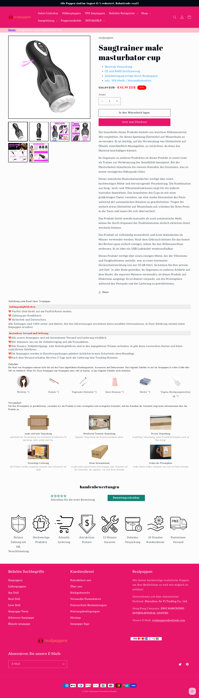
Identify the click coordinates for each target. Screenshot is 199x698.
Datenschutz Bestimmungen (88, 605)
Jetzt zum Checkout (134, 122)
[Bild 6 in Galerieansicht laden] (38, 152)
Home (12, 30)
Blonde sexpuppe (19, 624)
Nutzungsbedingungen (85, 611)
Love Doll (14, 605)
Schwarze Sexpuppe (21, 617)
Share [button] (105, 292)
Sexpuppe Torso (18, 611)
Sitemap (75, 617)
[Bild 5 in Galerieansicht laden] (18, 152)
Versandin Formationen (85, 599)
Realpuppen (94, 691)
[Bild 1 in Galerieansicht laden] (18, 131)
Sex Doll (13, 592)
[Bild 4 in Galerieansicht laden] (80, 131)
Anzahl (102, 94)
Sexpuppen (15, 580)
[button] (123, 13)
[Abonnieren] (63, 664)
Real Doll (14, 599)
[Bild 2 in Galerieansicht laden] (38, 131)
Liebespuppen (17, 586)
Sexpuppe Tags (79, 624)
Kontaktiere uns (80, 580)
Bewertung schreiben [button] (126, 497)
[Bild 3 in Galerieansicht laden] (59, 131)
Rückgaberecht (80, 592)
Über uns (76, 586)
